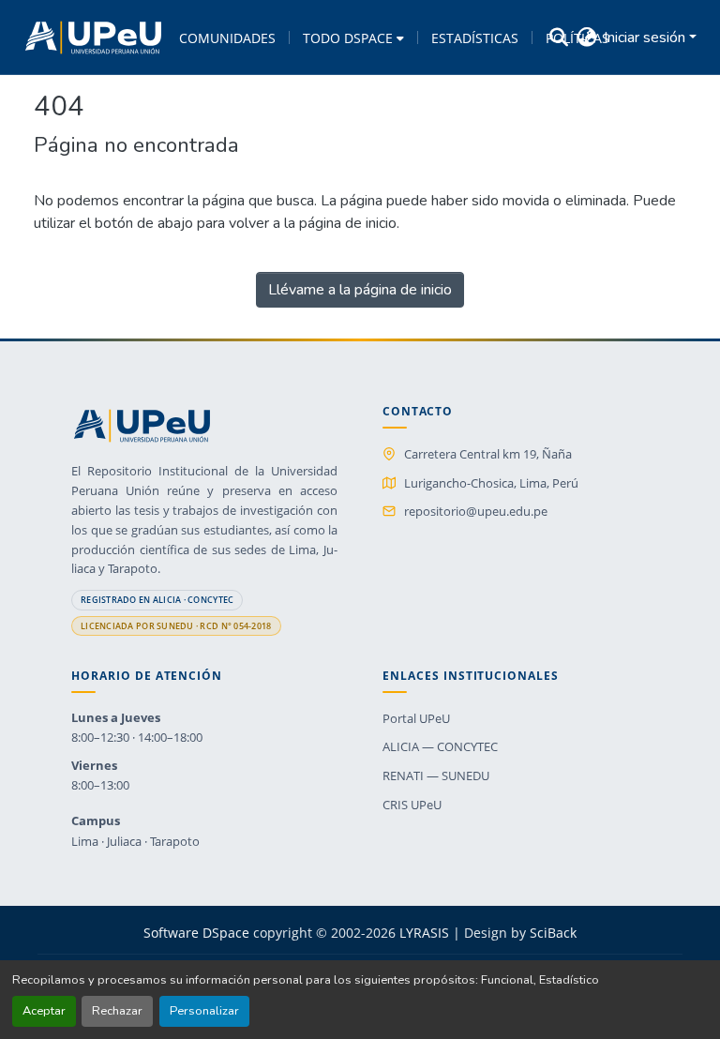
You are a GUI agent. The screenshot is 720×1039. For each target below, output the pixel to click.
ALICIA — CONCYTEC (440, 746)
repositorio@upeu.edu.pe (476, 511)
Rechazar (117, 1010)
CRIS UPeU (412, 804)
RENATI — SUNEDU (435, 775)
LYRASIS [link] (424, 932)
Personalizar (204, 1010)
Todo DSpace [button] (348, 38)
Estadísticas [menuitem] (474, 38)
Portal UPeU (416, 718)
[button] (93, 37)
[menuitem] (353, 37)
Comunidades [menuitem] (227, 38)
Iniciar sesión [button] (646, 37)
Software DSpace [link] (196, 932)
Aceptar (44, 1010)
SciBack (553, 932)
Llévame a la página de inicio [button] (360, 289)
